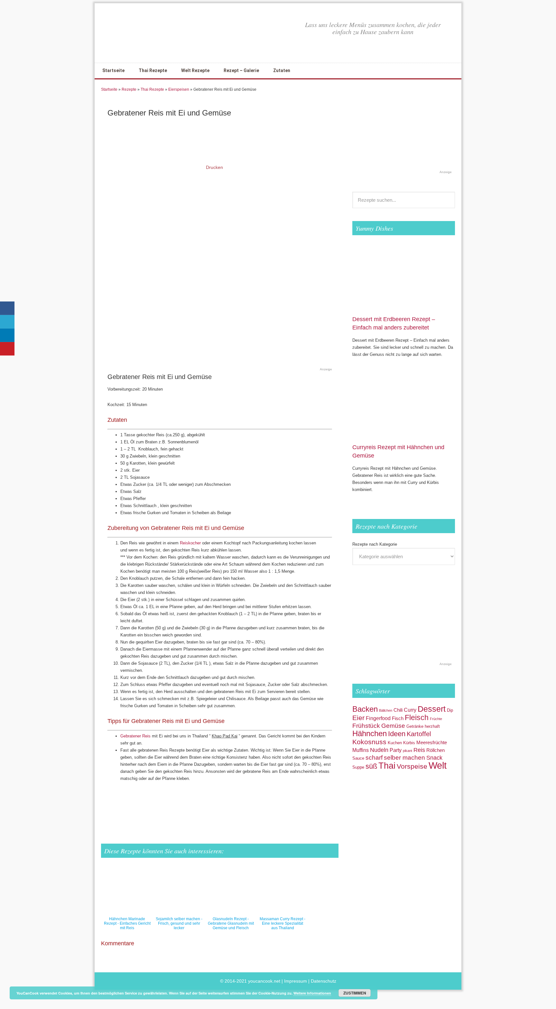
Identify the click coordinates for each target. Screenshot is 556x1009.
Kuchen (395, 742)
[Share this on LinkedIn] (282, 803)
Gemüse (393, 725)
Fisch (397, 718)
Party (396, 750)
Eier (358, 717)
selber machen (404, 757)
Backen (365, 709)
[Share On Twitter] (7, 322)
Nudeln (379, 749)
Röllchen (435, 750)
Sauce (358, 758)
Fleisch (417, 717)
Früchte (436, 719)
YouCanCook (146, 32)
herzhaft (432, 726)
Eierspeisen (178, 89)
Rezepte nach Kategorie (374, 544)
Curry (410, 710)
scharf (374, 757)
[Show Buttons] (8, 297)
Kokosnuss (369, 741)
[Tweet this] (203, 803)
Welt (438, 765)
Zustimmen (354, 993)
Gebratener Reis (135, 736)
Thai (386, 766)
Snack (434, 757)
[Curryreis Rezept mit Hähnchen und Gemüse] (403, 439)
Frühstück (366, 725)
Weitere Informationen (312, 993)
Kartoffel (419, 733)
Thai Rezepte (152, 89)
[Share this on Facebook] (142, 803)
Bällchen (385, 710)
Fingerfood (378, 718)
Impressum (295, 981)
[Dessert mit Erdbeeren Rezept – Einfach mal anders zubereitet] (403, 311)
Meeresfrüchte (431, 742)
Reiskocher (190, 543)
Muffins (360, 750)
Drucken (214, 167)
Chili (398, 710)
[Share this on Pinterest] (294, 803)
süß (371, 766)
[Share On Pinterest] (7, 349)
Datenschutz (323, 981)
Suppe (358, 767)
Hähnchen (369, 733)
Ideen (396, 734)
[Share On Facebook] (7, 308)
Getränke (414, 726)
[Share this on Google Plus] (252, 803)
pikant (407, 751)
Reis (419, 749)
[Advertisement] (215, 349)
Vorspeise (412, 766)
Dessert (432, 709)
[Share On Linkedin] (7, 335)
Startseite (109, 89)
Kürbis (409, 742)
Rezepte (129, 89)
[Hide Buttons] (8, 401)
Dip (450, 710)
